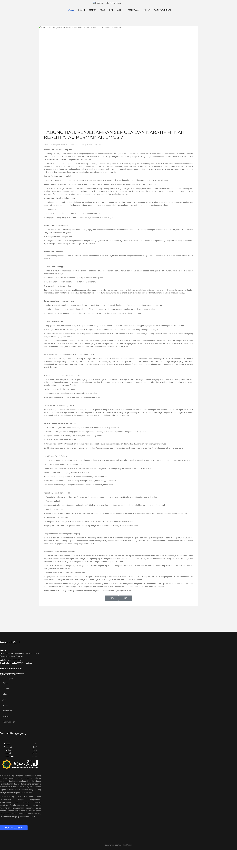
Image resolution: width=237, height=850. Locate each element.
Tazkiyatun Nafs (162, 10)
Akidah (120, 10)
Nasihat (147, 10)
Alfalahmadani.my (7, 775)
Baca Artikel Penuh (14, 828)
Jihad (111, 10)
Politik (81, 10)
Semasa (92, 10)
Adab (102, 10)
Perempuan (133, 10)
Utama (71, 10)
